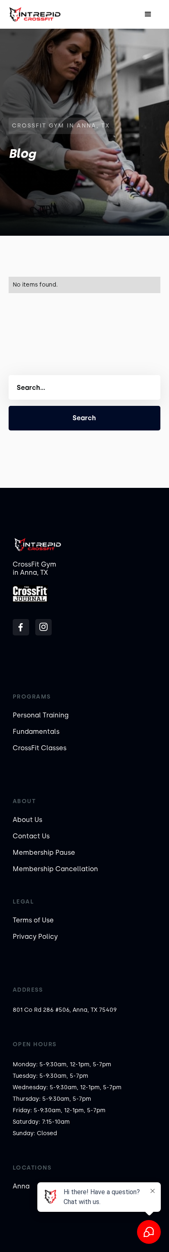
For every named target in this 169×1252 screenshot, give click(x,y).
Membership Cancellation (55, 869)
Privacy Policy (35, 936)
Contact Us (31, 836)
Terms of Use (33, 920)
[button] (148, 14)
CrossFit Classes (39, 748)
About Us (27, 820)
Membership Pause (44, 852)
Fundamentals (36, 731)
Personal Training (41, 715)
